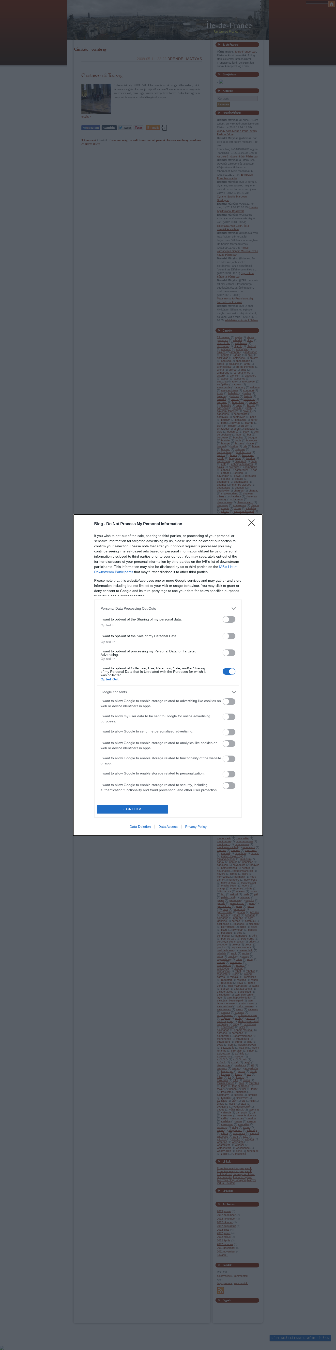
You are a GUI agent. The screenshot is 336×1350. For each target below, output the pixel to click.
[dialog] (168, 675)
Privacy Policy (196, 827)
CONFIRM (132, 809)
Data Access (168, 827)
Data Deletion (140, 827)
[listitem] (168, 608)
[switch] (229, 619)
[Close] (253, 524)
